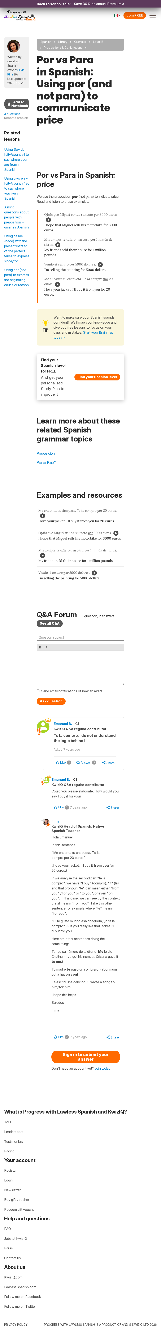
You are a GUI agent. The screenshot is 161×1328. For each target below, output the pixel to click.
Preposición (46, 453)
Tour (7, 1122)
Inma (56, 821)
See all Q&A (50, 623)
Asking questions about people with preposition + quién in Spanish (16, 217)
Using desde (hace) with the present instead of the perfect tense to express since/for (16, 248)
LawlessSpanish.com (20, 1287)
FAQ (7, 1229)
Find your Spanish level (97, 377)
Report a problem (16, 117)
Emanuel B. (63, 724)
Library (63, 41)
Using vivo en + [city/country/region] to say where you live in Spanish (16, 188)
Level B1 (98, 41)
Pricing (9, 1151)
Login (8, 1180)
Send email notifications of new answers (71, 691)
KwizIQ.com (13, 1277)
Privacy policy (15, 1324)
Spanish (45, 41)
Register (10, 1170)
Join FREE (134, 15)
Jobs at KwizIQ (15, 1238)
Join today (102, 1068)
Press (8, 1248)
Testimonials (13, 1141)
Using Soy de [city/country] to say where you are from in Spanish (16, 159)
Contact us (12, 1258)
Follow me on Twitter (20, 1306)
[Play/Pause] (48, 219)
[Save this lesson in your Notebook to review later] (16, 104)
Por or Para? (46, 462)
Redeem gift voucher (20, 1209)
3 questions (12, 113)
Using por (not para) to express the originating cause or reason (16, 277)
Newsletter (12, 1190)
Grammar (80, 41)
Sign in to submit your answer (86, 1057)
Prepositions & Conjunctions (63, 47)
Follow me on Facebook (22, 1297)
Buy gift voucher (16, 1200)
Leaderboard (13, 1132)
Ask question (51, 701)
